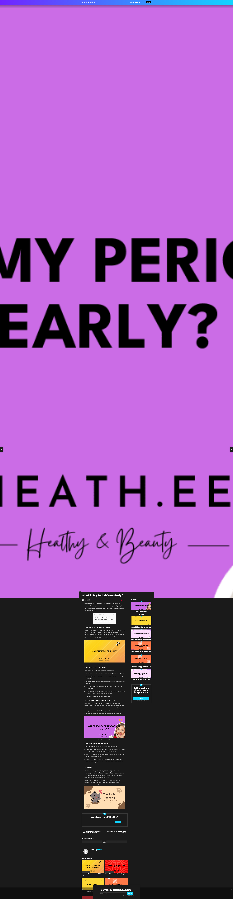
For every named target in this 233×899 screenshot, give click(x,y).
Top (132, 2)
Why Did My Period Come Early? (115, 874)
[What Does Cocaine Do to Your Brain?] (141, 633)
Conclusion (97, 622)
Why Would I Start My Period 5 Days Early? (92, 874)
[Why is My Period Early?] (93, 884)
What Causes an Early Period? (101, 617)
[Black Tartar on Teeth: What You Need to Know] (141, 645)
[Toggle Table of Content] (113, 614)
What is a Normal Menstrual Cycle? (103, 616)
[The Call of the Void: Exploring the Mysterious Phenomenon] (1, 449)
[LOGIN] (144, 2)
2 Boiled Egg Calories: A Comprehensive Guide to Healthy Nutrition (141, 613)
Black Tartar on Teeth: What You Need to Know (141, 652)
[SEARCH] (142, 2)
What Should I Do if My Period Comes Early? (105, 619)
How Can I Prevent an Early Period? (103, 621)
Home (136, 2)
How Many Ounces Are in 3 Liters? (141, 679)
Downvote (116, 841)
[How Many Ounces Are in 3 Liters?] (141, 673)
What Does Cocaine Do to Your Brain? (141, 639)
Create (148, 2)
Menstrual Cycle (86, 871)
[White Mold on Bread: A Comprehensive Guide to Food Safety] (141, 620)
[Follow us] (140, 2)
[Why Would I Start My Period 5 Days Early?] (93, 866)
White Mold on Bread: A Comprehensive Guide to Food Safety (141, 627)
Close (231, 889)
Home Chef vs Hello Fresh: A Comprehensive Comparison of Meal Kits (141, 666)
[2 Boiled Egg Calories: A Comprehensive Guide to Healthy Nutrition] (141, 606)
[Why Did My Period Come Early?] (116, 866)
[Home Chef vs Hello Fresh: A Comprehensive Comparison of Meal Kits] (141, 659)
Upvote (92, 841)
